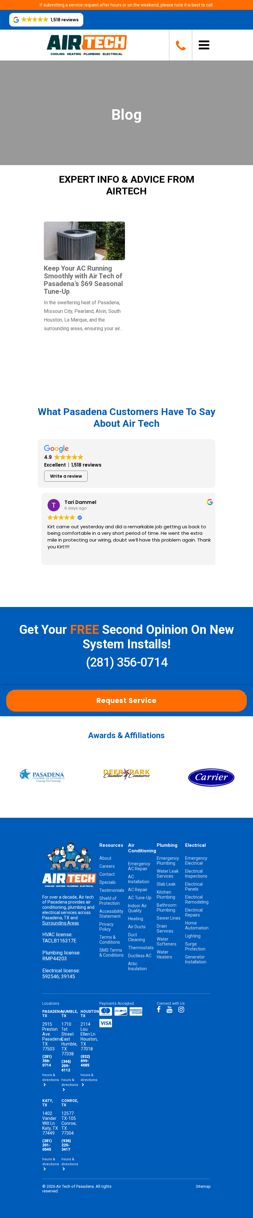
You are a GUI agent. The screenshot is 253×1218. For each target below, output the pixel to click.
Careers (107, 866)
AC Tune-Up (139, 897)
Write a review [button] (66, 476)
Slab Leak (166, 884)
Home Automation (197, 925)
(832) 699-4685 (85, 1060)
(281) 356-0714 (126, 662)
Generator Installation (195, 959)
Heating (135, 918)
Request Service (126, 700)
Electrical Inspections (196, 874)
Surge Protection (195, 946)
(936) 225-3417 (66, 1145)
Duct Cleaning (136, 937)
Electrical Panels (194, 887)
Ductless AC (139, 955)
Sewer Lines (168, 918)
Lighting (193, 935)
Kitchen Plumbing (166, 895)
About (105, 858)
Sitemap (203, 1186)
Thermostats (141, 947)
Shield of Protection (109, 901)
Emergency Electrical (196, 861)
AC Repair (137, 889)
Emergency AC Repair (139, 866)
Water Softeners (166, 941)
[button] (46, 20)
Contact (107, 874)
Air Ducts (137, 926)
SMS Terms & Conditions (111, 953)
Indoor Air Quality (137, 908)
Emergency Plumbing (168, 861)
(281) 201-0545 (47, 1145)
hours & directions (50, 1077)
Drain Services (165, 928)
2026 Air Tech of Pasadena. (71, 1186)
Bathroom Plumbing (166, 907)
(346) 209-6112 (66, 1065)
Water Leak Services (168, 874)
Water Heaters (164, 954)
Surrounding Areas (60, 923)
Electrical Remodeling (197, 899)
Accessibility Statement (111, 914)
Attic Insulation (137, 966)
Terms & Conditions (109, 940)
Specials (107, 882)
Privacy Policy (106, 927)
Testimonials (111, 890)
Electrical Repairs (194, 912)
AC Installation (138, 879)
